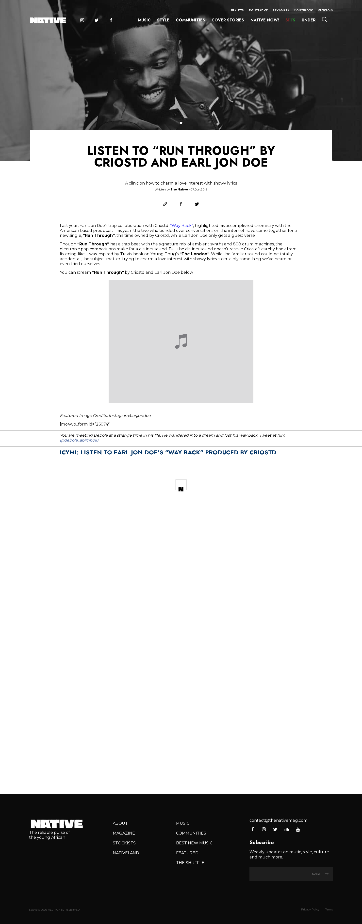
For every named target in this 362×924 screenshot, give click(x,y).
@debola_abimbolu (79, 440)
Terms (329, 909)
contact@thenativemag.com (278, 820)
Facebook (111, 20)
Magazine (124, 833)
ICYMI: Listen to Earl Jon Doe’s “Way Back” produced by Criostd (168, 452)
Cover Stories (228, 20)
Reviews (237, 10)
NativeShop (258, 10)
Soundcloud (286, 829)
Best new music (194, 842)
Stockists (281, 10)
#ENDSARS (325, 10)
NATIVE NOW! (264, 20)
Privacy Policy (310, 909)
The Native (179, 189)
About (120, 823)
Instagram (82, 20)
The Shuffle (190, 862)
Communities (190, 20)
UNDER (308, 20)
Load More (181, 772)
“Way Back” (181, 225)
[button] (181, 123)
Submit (317, 873)
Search (324, 19)
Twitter (96, 20)
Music (144, 20)
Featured (187, 852)
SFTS (290, 20)
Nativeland (303, 10)
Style (163, 20)
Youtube (298, 829)
